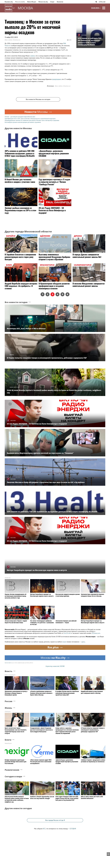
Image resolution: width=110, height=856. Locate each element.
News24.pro (8, 743)
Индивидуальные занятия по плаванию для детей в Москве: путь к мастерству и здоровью (32, 120)
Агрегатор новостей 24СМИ (55, 666)
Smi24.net (7, 577)
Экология (60, 2)
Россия (8, 701)
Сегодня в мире (13, 776)
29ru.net (7, 604)
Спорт (52, 2)
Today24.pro (8, 780)
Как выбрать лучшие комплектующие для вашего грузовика (23, 122)
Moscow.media (20, 2)
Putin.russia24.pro (10, 675)
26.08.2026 (95, 8)
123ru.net (102, 2)
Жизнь (8, 708)
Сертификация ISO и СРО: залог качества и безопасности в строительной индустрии (30, 118)
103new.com (96, 633)
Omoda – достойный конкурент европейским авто (20, 117)
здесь (83, 642)
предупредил (56, 79)
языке (64, 642)
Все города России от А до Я (55, 820)
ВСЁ (44, 829)
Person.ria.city (43, 2)
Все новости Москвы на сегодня (38, 99)
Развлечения (12, 770)
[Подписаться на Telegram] (96, 2)
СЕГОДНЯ (73, 829)
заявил (32, 56)
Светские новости (8, 662)
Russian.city (9, 2)
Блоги (8, 740)
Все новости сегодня (16, 302)
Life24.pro (7, 711)
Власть (8, 671)
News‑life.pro (31, 2)
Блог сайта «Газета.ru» (12, 40)
